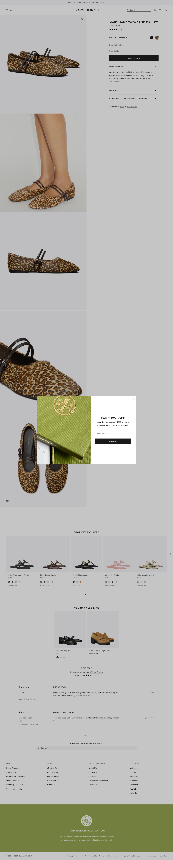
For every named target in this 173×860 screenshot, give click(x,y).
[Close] (133, 399)
